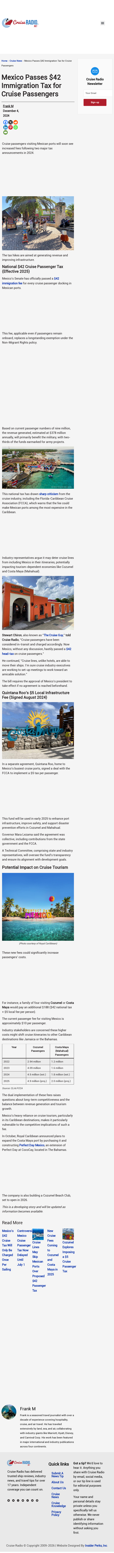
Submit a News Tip (57, 1474)
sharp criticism (48, 494)
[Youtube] (23, 1500)
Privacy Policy (56, 1513)
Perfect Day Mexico (31, 1145)
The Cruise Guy (53, 635)
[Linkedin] (5, 127)
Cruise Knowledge (59, 1504)
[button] (102, 23)
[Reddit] (15, 122)
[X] (10, 122)
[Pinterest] (10, 127)
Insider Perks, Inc (96, 1545)
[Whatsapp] (15, 127)
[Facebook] (5, 122)
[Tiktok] (27, 1500)
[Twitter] (13, 1500)
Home (4, 61)
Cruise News (16, 61)
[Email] (5, 132)
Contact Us (59, 1488)
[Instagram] (18, 1500)
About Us (57, 1482)
